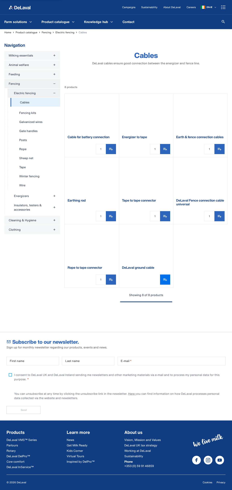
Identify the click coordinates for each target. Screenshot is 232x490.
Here (131, 393)
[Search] (223, 21)
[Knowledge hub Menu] (111, 21)
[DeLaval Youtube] (219, 460)
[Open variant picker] (165, 280)
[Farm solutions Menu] (30, 21)
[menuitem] (18, 21)
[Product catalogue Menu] (73, 21)
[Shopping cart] (223, 7)
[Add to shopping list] (111, 149)
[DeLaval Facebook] (196, 460)
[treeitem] (35, 102)
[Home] (19, 7)
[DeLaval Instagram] (208, 460)
